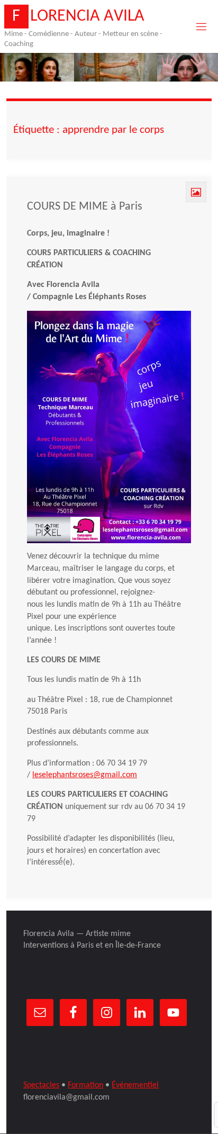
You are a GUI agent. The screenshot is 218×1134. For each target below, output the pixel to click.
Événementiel (135, 1085)
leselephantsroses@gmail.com (84, 775)
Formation (85, 1085)
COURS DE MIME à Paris (84, 206)
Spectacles (41, 1085)
